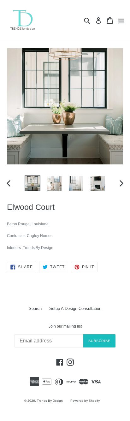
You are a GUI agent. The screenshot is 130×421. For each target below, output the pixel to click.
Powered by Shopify (85, 400)
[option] (32, 183)
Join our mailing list (65, 326)
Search (35, 308)
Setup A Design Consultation (75, 308)
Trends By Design (50, 400)
